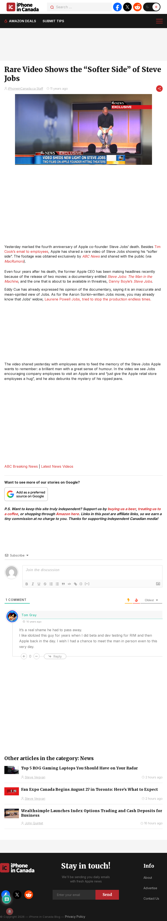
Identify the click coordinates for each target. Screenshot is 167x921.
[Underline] (39, 584)
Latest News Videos (57, 466)
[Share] (159, 88)
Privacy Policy (75, 916)
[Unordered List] (57, 584)
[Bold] (27, 584)
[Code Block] (69, 584)
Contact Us (151, 898)
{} (81, 583)
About (148, 877)
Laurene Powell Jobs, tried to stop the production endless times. (98, 299)
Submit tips (53, 21)
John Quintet (34, 823)
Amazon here (67, 514)
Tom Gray (29, 615)
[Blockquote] (63, 584)
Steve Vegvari (35, 777)
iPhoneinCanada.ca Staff (25, 88)
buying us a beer (122, 509)
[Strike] (45, 584)
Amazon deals (22, 21)
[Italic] (33, 584)
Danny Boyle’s (130, 281)
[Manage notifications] (9, 911)
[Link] (75, 584)
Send (107, 894)
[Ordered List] (51, 584)
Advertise (150, 888)
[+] (87, 583)
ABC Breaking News (21, 466)
